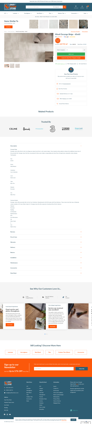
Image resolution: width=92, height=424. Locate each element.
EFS (40, 386)
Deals (85, 13)
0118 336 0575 (67, 83)
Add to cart (71, 54)
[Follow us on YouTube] (10, 414)
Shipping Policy (56, 403)
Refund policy (56, 396)
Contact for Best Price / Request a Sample (71, 57)
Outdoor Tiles (61, 13)
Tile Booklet (13, 155)
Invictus (41, 401)
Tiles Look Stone (11, 31)
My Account (56, 390)
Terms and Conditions (58, 392)
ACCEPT (73, 419)
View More (8, 26)
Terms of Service (57, 401)
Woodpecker (42, 394)
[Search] (64, 7)
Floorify (41, 396)
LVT (5, 13)
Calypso (41, 388)
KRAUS (41, 390)
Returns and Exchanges (58, 394)
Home (5, 31)
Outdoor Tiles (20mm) (64, 352)
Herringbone (27, 13)
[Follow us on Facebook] (4, 414)
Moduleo (41, 403)
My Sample (86, 422)
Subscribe (81, 368)
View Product (9, 324)
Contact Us (55, 388)
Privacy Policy (56, 398)
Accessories (74, 13)
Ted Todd (41, 392)
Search (54, 386)
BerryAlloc (41, 409)
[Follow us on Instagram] (7, 414)
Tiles (50, 13)
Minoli (40, 405)
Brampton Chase (43, 398)
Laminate (15, 13)
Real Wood (39, 13)
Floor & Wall (42, 407)
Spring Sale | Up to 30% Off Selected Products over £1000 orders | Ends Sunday (46, 1)
